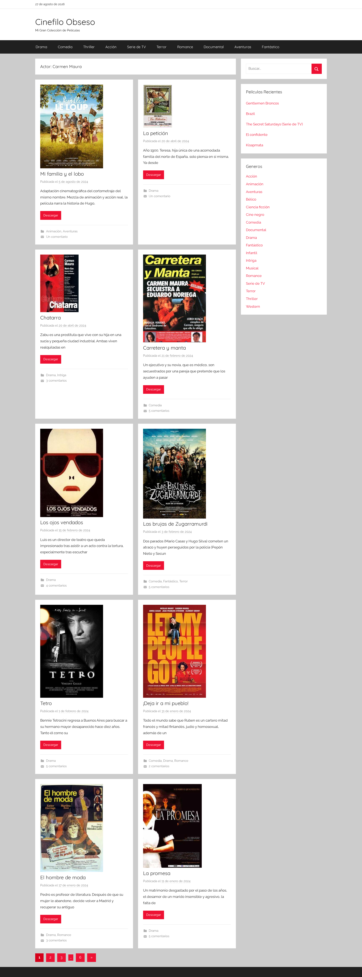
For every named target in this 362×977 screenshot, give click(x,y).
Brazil (250, 114)
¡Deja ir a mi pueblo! (165, 703)
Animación (53, 231)
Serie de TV (136, 47)
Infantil (251, 253)
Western (253, 306)
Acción (110, 47)
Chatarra (50, 317)
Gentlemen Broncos (262, 103)
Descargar (50, 215)
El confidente (257, 135)
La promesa (156, 873)
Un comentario (57, 237)
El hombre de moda (63, 877)
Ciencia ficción (258, 207)
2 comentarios (159, 766)
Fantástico (270, 47)
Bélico (251, 199)
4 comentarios (56, 585)
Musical (252, 268)
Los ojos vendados (61, 522)
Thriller (89, 47)
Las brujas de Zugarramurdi (175, 524)
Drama (41, 47)
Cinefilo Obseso (65, 22)
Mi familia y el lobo (62, 174)
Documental (214, 47)
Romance (185, 47)
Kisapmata (254, 145)
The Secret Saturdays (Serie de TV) (274, 124)
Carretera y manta (164, 348)
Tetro (46, 703)
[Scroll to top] (354, 969)
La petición (155, 133)
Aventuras (242, 47)
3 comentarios (56, 380)
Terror (161, 47)
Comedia (65, 47)
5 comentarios (159, 411)
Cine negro (255, 214)
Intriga (61, 375)
